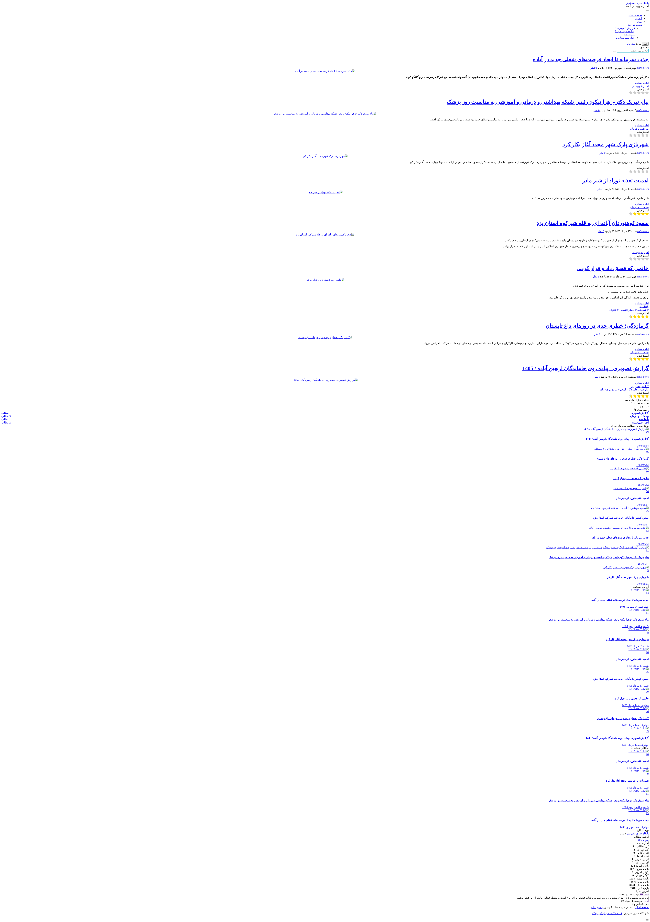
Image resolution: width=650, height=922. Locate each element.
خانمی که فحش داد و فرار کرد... (613, 268)
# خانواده (614, 309)
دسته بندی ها (634, 24)
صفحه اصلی (635, 15)
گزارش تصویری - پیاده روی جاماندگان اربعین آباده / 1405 (585, 368)
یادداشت (629, 34)
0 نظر (593, 67)
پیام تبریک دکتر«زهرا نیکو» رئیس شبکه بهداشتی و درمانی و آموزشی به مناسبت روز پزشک (548, 102)
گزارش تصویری (625, 28)
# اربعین (644, 389)
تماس (638, 21)
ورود (638, 43)
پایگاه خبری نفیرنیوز (637, 3)
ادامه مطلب (642, 82)
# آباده (603, 389)
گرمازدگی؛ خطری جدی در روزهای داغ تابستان (597, 326)
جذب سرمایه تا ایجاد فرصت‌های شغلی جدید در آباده (591, 59)
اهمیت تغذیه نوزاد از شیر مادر (615, 180)
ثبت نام (631, 43)
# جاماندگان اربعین (629, 389)
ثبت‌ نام (629, 907)
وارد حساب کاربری (614, 907)
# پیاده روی (612, 389)
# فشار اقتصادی (628, 309)
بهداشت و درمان (625, 31)
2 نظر (596, 276)
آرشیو (638, 18)
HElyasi (644, 894)
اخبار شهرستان (625, 37)
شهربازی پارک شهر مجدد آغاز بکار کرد (605, 144)
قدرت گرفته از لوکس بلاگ (607, 913)
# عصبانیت (643, 309)
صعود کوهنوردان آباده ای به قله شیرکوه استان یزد (593, 223)
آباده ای (645, 900)
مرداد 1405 (642, 839)
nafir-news (643, 67)
